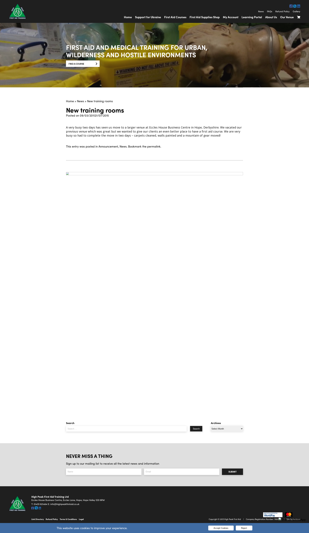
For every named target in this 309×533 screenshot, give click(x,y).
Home (128, 17)
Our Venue (287, 17)
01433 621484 (40, 504)
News (261, 11)
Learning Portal (252, 17)
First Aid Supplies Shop (205, 17)
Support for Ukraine (148, 17)
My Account (230, 17)
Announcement (108, 146)
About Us (271, 17)
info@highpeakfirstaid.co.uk (64, 504)
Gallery (296, 11)
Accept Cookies (221, 528)
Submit (232, 471)
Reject (244, 528)
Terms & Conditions (68, 519)
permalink (153, 146)
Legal (81, 519)
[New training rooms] (154, 293)
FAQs (269, 11)
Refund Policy (282, 11)
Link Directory (37, 519)
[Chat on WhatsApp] (292, 520)
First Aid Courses (175, 17)
